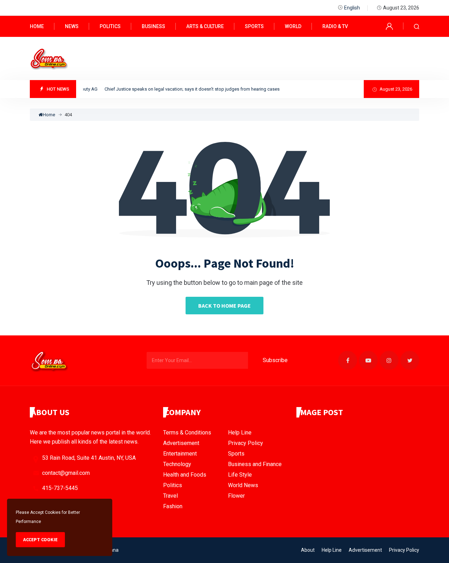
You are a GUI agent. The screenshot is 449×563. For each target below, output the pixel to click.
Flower (236, 495)
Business (153, 26)
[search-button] (417, 27)
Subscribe (275, 360)
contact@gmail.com (66, 473)
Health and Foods (184, 474)
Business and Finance (255, 464)
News (72, 26)
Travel (170, 495)
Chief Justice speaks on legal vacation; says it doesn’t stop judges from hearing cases (187, 89)
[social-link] (347, 360)
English (352, 8)
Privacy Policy (245, 443)
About (308, 550)
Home (37, 26)
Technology (177, 464)
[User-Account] (389, 25)
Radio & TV (335, 26)
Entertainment (180, 453)
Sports (254, 26)
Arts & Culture (205, 26)
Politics (110, 26)
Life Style (240, 474)
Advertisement (181, 443)
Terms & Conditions (187, 432)
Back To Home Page (224, 305)
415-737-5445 (60, 488)
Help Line (240, 432)
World (293, 26)
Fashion (172, 506)
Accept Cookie (40, 539)
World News (243, 485)
